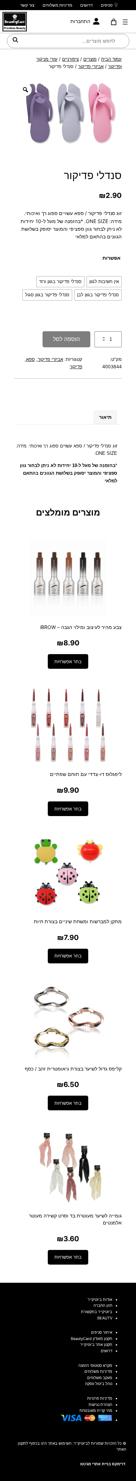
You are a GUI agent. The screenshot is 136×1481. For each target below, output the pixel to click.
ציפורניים (70, 59)
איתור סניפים (101, 1332)
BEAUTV (104, 1318)
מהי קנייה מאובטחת (96, 1410)
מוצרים (90, 59)
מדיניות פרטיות (99, 1398)
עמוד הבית (111, 59)
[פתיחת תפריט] (125, 22)
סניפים (107, 5)
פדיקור (76, 366)
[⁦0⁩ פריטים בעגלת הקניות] (114, 22)
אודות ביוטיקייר (100, 1299)
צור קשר (27, 5)
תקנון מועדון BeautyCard (91, 1338)
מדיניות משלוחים (57, 5)
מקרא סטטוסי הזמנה (95, 1365)
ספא (30, 359)
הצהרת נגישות (100, 1404)
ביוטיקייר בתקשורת (96, 1311)
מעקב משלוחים (99, 1377)
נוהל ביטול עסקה (98, 1383)
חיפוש (15, 40)
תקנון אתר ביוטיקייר (96, 1344)
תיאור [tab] (105, 417)
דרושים (86, 5)
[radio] (104, 281)
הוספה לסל (66, 338)
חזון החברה (102, 1305)
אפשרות (112, 258)
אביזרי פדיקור (91, 66)
